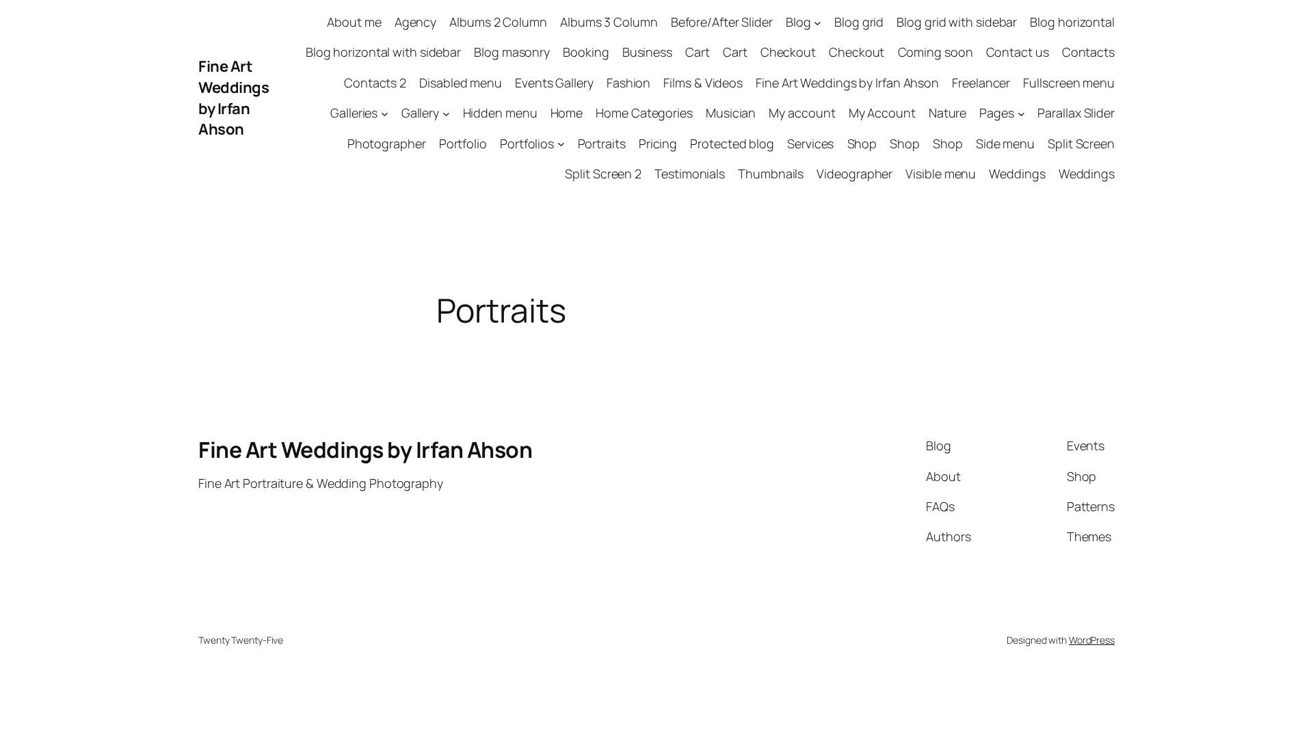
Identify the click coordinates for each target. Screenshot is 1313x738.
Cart (697, 52)
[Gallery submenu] (446, 113)
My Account (882, 113)
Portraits (602, 143)
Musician (731, 113)
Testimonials (689, 173)
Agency (415, 22)
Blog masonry (512, 52)
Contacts (1088, 52)
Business (647, 52)
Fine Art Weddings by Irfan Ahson (233, 97)
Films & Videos (703, 82)
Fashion (628, 82)
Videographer (854, 173)
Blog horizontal (1072, 22)
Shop (862, 143)
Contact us (1017, 52)
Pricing (658, 143)
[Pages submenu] (1021, 113)
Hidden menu (500, 113)
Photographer (386, 143)
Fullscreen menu (1069, 82)
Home (567, 113)
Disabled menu (460, 82)
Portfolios (527, 143)
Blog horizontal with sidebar (383, 52)
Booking (586, 52)
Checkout (788, 52)
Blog (798, 22)
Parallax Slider (1076, 113)
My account (802, 113)
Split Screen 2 (603, 173)
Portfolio (463, 143)
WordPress (1092, 639)
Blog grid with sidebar (957, 22)
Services (810, 143)
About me (354, 22)
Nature (947, 113)
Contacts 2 (375, 82)
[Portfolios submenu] (561, 144)
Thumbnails (771, 173)
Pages (996, 113)
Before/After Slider (722, 22)
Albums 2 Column (498, 22)
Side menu (1005, 143)
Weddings (1017, 173)
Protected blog (732, 143)
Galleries (353, 113)
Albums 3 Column (609, 22)
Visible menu (940, 173)
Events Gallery (554, 82)
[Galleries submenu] (384, 113)
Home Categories (644, 113)
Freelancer (981, 82)
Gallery (420, 113)
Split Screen (1081, 143)
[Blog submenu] (817, 22)
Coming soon (935, 52)
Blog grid (859, 22)
